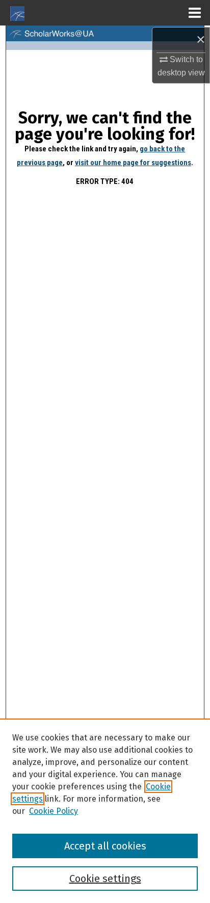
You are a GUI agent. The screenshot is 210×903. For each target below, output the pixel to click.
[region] (105, 811)
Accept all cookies (105, 846)
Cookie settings (105, 878)
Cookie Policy (53, 811)
